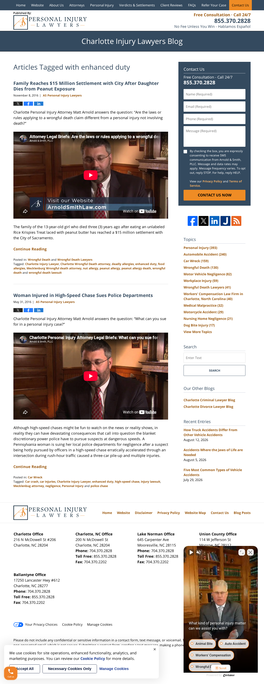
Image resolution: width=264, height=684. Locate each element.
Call (111, 349)
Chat (157, 349)
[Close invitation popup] (174, 334)
